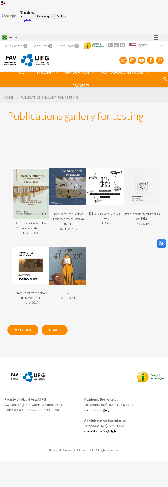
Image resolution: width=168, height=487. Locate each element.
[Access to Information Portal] (150, 381)
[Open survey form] (165, 79)
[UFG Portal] (35, 65)
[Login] (3, 4)
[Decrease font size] (116, 45)
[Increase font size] (110, 45)
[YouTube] (141, 60)
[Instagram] (132, 60)
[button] (22, 72)
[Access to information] (94, 45)
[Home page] (10, 63)
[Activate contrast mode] (122, 45)
